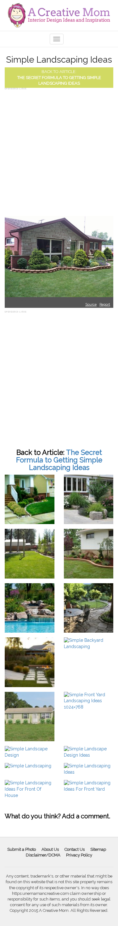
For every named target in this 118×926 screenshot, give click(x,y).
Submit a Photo (21, 849)
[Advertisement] (59, 150)
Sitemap (98, 849)
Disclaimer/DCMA (43, 855)
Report (104, 304)
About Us (50, 849)
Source (91, 304)
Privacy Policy (79, 855)
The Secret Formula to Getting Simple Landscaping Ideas (59, 459)
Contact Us (75, 849)
